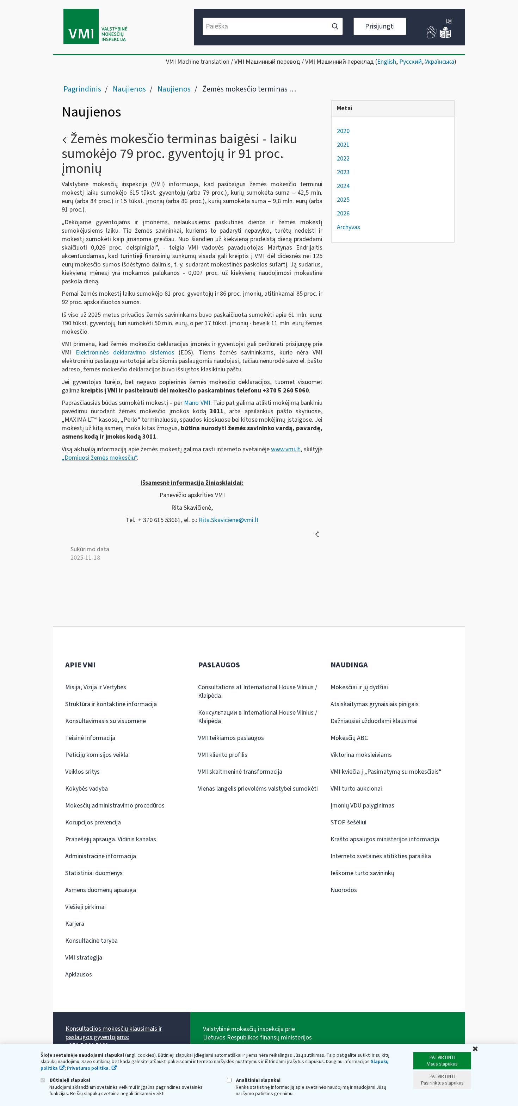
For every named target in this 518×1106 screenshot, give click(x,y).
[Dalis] (316, 534)
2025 (343, 199)
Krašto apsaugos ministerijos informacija (385, 839)
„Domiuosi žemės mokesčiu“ (99, 457)
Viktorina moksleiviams (361, 754)
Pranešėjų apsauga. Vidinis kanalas (110, 839)
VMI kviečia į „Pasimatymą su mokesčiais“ (386, 771)
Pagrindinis (82, 89)
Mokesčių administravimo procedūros (115, 805)
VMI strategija (83, 957)
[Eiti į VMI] (95, 27)
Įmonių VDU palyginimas (362, 805)
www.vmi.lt (285, 449)
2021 (343, 144)
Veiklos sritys (82, 771)
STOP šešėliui (348, 822)
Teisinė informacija (90, 738)
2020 (343, 131)
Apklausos (78, 974)
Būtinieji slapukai (69, 1080)
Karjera (74, 923)
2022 (343, 158)
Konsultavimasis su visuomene (105, 721)
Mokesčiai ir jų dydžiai (359, 687)
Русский (410, 61)
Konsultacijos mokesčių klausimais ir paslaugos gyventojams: (114, 1033)
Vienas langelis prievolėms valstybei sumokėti (258, 788)
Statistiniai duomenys (94, 873)
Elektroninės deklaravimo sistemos (125, 352)
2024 (343, 186)
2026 (343, 213)
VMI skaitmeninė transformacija (240, 771)
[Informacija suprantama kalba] (445, 36)
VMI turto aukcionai (356, 788)
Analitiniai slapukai (257, 1080)
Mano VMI (197, 402)
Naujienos (129, 89)
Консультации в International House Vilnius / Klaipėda (257, 716)
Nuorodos (344, 890)
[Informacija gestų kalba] (432, 36)
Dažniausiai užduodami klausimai (374, 721)
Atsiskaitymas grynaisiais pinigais (375, 704)
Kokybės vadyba (86, 788)
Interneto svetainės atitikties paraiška (381, 856)
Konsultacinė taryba (91, 940)
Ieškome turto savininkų (362, 873)
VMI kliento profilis (222, 754)
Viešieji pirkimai (85, 907)
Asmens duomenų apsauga (100, 890)
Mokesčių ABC (349, 738)
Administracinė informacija (100, 856)
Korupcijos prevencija (93, 822)
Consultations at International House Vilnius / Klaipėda (257, 691)
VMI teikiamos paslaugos (231, 738)
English (386, 61)
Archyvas (348, 227)
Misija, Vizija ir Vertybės (95, 687)
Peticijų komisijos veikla (96, 754)
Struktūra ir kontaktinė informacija (111, 704)
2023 (343, 172)
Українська (439, 61)
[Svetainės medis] (448, 22)
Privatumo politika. (88, 1068)
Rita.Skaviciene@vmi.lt (229, 520)
